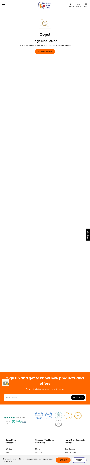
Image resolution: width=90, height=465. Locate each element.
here (53, 45)
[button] (3, 5)
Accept (79, 460)
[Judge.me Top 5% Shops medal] (58, 423)
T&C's (37, 449)
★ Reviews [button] (88, 235)
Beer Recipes (70, 449)
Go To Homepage (45, 52)
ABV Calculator (70, 452)
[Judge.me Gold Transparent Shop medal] (68, 415)
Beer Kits (9, 452)
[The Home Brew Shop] (44, 5)
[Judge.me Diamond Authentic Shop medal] (39, 415)
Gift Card (9, 449)
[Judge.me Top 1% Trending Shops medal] (78, 415)
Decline (63, 460)
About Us (38, 452)
